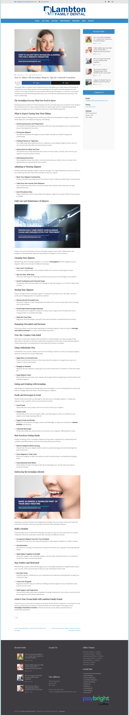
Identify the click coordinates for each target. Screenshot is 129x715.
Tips (17, 617)
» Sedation (86, 686)
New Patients (65, 21)
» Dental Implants (89, 682)
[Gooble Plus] (113, 1)
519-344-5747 (45, 2)
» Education (87, 692)
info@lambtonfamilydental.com (26, 2)
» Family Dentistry (89, 678)
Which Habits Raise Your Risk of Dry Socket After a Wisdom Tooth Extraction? (102, 49)
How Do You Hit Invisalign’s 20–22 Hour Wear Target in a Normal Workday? (102, 39)
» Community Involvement (92, 673)
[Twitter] (109, 1)
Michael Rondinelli (37, 75)
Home (37, 21)
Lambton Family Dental (27, 711)
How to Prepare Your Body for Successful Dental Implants (101, 60)
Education (76, 21)
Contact (91, 21)
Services (55, 21)
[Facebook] (105, 1)
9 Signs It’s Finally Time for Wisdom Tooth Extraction (102, 81)
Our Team (45, 21)
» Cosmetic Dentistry (90, 680)
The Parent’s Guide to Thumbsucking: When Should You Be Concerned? (102, 71)
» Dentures (86, 684)
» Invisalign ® (87, 688)
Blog (83, 21)
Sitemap (62, 711)
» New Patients (88, 676)
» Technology (87, 690)
